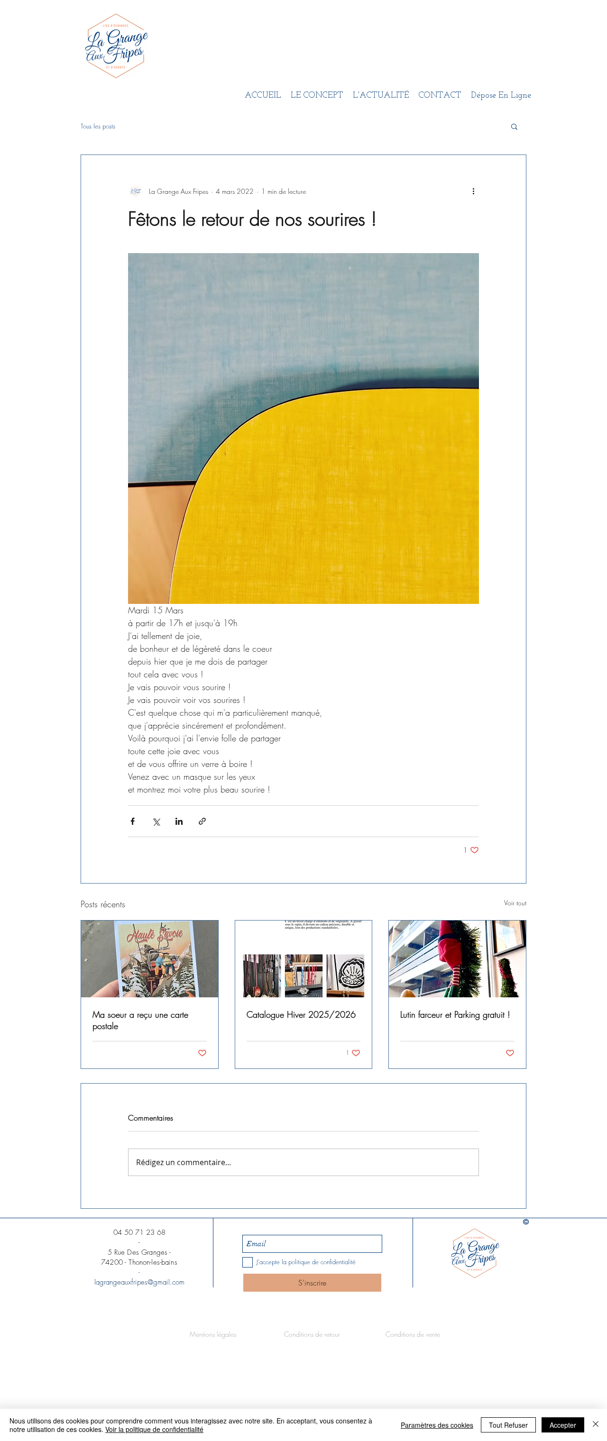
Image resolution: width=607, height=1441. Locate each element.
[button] (514, 126)
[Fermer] (595, 1424)
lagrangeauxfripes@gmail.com (139, 1282)
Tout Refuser (508, 1425)
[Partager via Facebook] (132, 821)
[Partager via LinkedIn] (179, 821)
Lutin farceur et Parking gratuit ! (455, 1014)
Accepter (563, 1425)
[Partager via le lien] (202, 821)
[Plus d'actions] (473, 191)
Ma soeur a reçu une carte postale (140, 1020)
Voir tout (515, 902)
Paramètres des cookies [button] (437, 1425)
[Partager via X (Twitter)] (155, 821)
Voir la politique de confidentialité (154, 1429)
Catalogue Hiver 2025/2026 (301, 1014)
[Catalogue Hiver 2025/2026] (303, 959)
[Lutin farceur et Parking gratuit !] (457, 959)
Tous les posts (98, 126)
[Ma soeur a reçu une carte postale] (149, 959)
